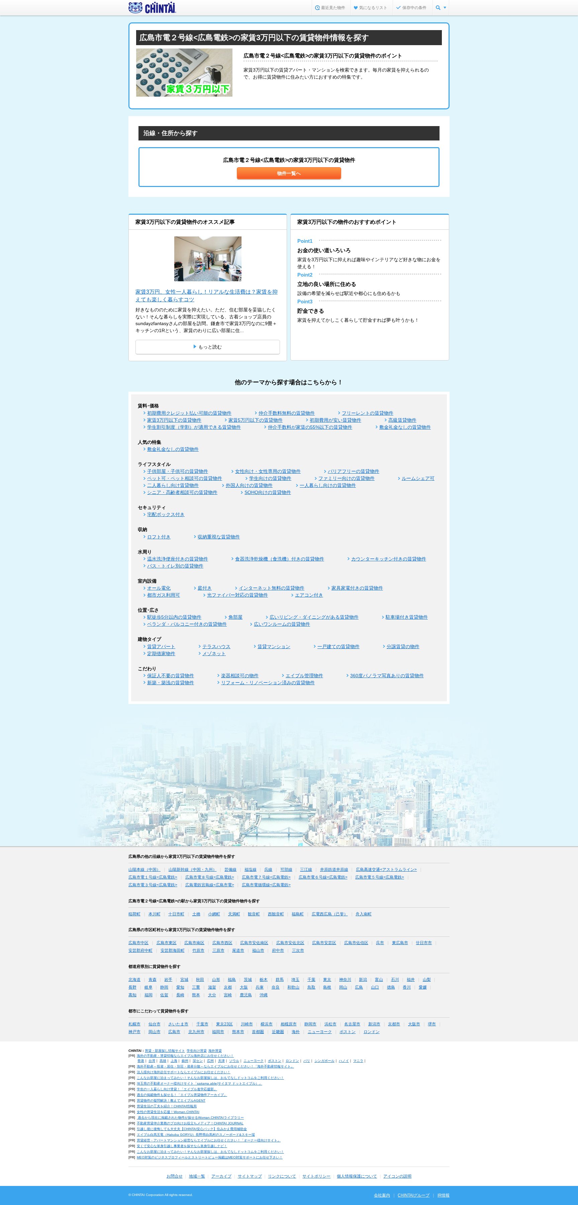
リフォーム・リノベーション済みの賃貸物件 (268, 682)
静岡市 (310, 1024)
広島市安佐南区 (254, 943)
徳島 (391, 987)
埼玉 (295, 980)
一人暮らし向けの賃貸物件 (328, 485)
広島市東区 (167, 943)
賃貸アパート (161, 646)
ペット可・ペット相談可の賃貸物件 (184, 478)
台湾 (152, 1061)
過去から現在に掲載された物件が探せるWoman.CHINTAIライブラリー (190, 1117)
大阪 (244, 987)
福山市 (258, 950)
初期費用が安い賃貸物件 (335, 420)
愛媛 (423, 987)
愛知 (180, 987)
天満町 (234, 914)
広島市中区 (138, 943)
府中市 (278, 950)
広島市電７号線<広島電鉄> (266, 877)
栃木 (264, 980)
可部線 (286, 870)
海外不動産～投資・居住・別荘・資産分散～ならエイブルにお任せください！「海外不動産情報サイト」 (215, 1066)
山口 (375, 987)
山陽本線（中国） (144, 870)
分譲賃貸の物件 (403, 646)
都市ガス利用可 (163, 595)
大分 (212, 995)
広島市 (174, 1032)
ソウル (234, 1061)
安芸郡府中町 (140, 950)
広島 (359, 987)
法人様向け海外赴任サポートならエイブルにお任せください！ (183, 1072)
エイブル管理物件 (304, 675)
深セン (198, 1061)
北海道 (134, 980)
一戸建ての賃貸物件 (338, 646)
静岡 (164, 987)
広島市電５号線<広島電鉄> (379, 877)
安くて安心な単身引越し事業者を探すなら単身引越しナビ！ (182, 1146)
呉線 (268, 870)
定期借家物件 (161, 653)
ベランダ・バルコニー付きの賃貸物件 (187, 624)
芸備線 (230, 870)
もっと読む (210, 346)
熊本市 (238, 1032)
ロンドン (372, 1032)
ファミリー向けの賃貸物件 (346, 478)
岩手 (168, 980)
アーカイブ (221, 1176)
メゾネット (214, 653)
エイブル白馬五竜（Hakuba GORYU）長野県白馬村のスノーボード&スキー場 (196, 1134)
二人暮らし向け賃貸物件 (173, 485)
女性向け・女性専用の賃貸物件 (268, 471)
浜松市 (330, 1024)
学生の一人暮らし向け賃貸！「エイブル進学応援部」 (177, 1089)
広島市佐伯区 (356, 943)
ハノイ (344, 1061)
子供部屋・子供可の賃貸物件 (177, 471)
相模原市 (289, 1024)
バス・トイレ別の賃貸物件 (175, 566)
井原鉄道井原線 (334, 870)
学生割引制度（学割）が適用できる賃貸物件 (194, 427)
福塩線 (251, 870)
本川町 (155, 914)
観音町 (254, 914)
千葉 (311, 980)
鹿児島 (246, 995)
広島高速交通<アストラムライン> (386, 870)
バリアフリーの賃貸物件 (353, 471)
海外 (296, 1032)
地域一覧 (197, 1176)
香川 (407, 987)
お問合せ (175, 1176)
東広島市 (400, 943)
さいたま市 (178, 1024)
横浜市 (267, 1024)
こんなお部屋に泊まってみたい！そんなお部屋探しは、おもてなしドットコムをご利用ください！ (210, 1078)
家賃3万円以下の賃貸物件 (174, 420)
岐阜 (148, 987)
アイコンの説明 (397, 1176)
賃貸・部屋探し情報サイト (165, 1050)
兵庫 (260, 987)
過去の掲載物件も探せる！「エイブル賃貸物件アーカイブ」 (182, 1095)
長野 (132, 987)
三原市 (218, 950)
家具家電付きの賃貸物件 (357, 588)
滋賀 (212, 987)
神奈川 (345, 980)
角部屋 (235, 617)
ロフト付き (159, 536)
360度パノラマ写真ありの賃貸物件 (387, 675)
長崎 (180, 995)
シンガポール (324, 1061)
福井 (411, 980)
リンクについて (282, 1176)
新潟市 (374, 1024)
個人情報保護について (357, 1176)
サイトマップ (250, 1176)
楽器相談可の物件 (240, 675)
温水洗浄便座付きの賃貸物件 (177, 559)
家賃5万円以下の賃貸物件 (255, 420)
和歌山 (293, 987)
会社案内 (382, 1195)
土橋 (196, 914)
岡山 (343, 987)
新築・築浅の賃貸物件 (170, 682)
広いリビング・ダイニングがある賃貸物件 (314, 617)
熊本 (196, 995)
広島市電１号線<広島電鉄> (152, 877)
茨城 (248, 980)
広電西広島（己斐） (330, 914)
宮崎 (228, 995)
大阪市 (414, 1024)
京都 (228, 987)
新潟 (363, 980)
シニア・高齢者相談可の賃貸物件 (182, 492)
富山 (379, 980)
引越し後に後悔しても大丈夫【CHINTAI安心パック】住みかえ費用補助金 (192, 1129)
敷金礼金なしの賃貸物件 (405, 427)
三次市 (298, 950)
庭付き (205, 588)
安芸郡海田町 (173, 950)
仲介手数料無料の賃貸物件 (287, 413)
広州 (210, 1061)
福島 (232, 980)
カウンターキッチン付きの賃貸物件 (388, 559)
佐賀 (164, 995)
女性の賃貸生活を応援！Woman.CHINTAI (168, 1112)
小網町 (214, 914)
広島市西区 (222, 943)
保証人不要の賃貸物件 (170, 675)
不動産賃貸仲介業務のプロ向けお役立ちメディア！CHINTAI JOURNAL (190, 1123)
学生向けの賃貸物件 (270, 478)
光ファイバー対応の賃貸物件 (237, 595)
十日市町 (176, 914)
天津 (221, 1061)
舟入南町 (364, 914)
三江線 (306, 870)
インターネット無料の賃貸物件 (271, 588)
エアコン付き (309, 595)
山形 (216, 980)
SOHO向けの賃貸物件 (268, 492)
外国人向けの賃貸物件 (249, 485)
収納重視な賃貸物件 (219, 536)
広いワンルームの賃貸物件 (282, 624)
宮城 (184, 980)
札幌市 (134, 1024)
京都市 (394, 1024)
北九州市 (196, 1032)
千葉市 (202, 1024)
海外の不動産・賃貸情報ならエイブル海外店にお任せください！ (185, 1056)
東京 (327, 980)
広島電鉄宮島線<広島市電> (209, 885)
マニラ (358, 1061)
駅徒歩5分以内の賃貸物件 (174, 617)
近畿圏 (278, 1032)
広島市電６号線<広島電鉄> (323, 877)
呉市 (380, 943)
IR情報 (444, 1195)
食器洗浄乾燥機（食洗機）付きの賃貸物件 (279, 559)
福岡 (148, 995)
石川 (395, 980)
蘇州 (185, 1061)
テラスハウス (216, 646)
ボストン (348, 1032)
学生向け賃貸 (197, 1050)
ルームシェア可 (418, 478)
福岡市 (218, 1032)
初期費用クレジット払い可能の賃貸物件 (189, 413)
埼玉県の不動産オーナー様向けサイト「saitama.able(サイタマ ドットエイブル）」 (199, 1083)
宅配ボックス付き (166, 514)
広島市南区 (194, 943)
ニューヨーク (320, 1032)
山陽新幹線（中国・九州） (193, 870)
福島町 (298, 914)
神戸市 (134, 1032)
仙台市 (155, 1024)
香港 (140, 1061)
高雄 (163, 1061)
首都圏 (258, 1032)
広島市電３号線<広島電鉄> (152, 885)
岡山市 (155, 1032)
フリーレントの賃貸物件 (367, 413)
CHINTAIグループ (413, 1195)
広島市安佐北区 (290, 943)
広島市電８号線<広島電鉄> (209, 877)
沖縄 (264, 995)
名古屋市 (352, 1024)
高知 (132, 995)
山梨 (427, 980)
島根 (327, 987)
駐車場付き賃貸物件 (407, 617)
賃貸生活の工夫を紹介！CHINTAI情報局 (167, 1106)
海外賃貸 (215, 1050)
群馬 (280, 980)
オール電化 (159, 588)
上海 (174, 1061)
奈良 (276, 987)
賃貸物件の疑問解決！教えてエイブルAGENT (171, 1100)
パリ (306, 1061)
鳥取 (311, 987)
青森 (153, 980)
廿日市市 (424, 943)
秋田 (200, 980)
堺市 (432, 1024)
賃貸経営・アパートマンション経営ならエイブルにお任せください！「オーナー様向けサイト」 (209, 1140)
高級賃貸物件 (402, 420)
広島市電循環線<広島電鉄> (266, 885)
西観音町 (276, 914)
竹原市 (198, 950)
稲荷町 (134, 914)
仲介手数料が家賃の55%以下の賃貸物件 (310, 427)
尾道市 (238, 950)
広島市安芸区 (324, 943)
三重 (196, 987)
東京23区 (224, 1024)
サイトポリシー (316, 1176)
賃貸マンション (274, 646)
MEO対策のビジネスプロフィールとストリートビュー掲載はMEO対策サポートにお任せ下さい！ (210, 1157)
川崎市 (247, 1024)
